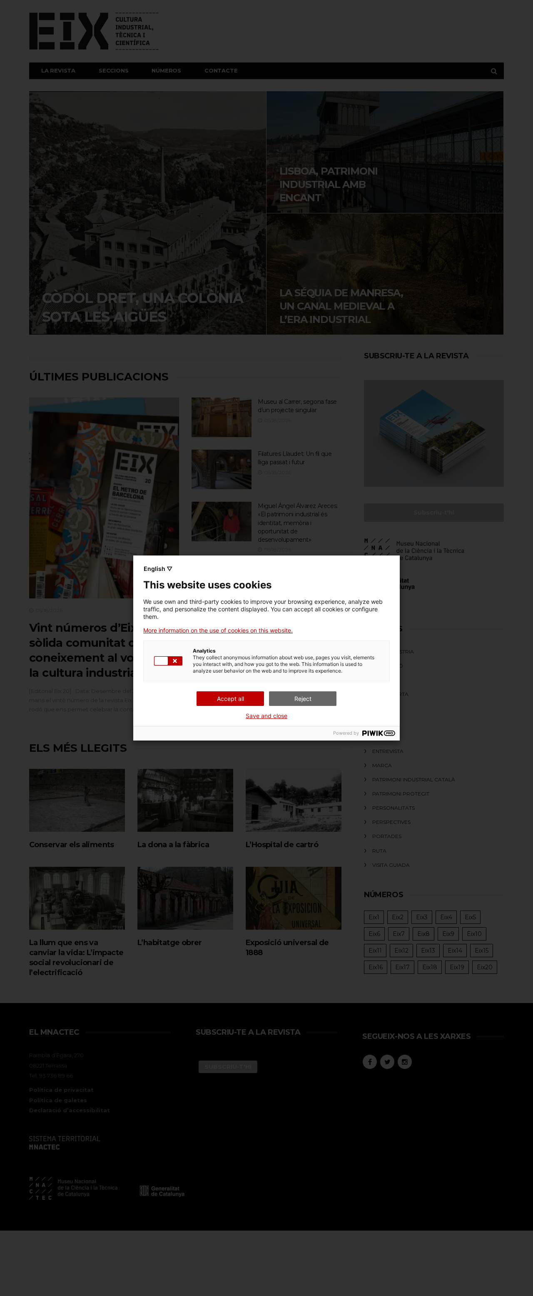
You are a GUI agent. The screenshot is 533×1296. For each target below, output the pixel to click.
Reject (302, 698)
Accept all (230, 698)
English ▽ (158, 568)
